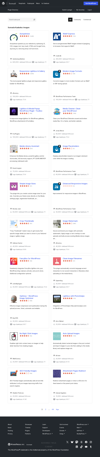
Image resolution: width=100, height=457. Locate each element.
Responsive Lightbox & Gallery (32, 71)
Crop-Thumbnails (27, 221)
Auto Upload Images (71, 333)
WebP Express (69, 34)
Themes (27, 427)
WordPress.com (83, 424)
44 (53, 409)
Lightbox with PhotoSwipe (73, 296)
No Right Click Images (29, 333)
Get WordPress (90, 3)
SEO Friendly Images (28, 371)
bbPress (80, 430)
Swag (62, 434)
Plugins (27, 430)
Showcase (28, 424)
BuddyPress (81, 434)
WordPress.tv (47, 434)
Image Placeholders (71, 146)
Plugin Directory (13, 10)
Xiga (57, 409)
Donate (63, 430)
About (10, 424)
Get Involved (64, 424)
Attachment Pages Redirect (74, 371)
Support (45, 427)
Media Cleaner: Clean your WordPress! (71, 110)
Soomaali (29, 444)
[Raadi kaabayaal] (34, 20)
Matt (79, 427)
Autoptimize (25, 34)
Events (62, 427)
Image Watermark (70, 221)
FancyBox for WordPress (30, 258)
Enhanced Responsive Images (75, 184)
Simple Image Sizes (28, 184)
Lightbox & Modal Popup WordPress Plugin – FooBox (31, 110)
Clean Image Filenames (72, 258)
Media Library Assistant (29, 146)
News (9, 427)
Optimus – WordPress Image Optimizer (29, 297)
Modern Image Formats (72, 71)
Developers (46, 430)
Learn (44, 424)
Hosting (10, 430)
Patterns (28, 434)
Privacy (10, 434)
